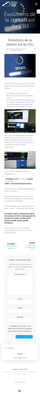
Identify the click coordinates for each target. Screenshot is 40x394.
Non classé (22, 49)
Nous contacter (20, 382)
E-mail (20, 308)
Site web (20, 317)
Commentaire (20, 274)
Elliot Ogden (11, 49)
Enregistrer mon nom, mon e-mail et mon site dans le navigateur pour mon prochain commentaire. (20, 328)
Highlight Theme (21, 374)
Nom (20, 299)
